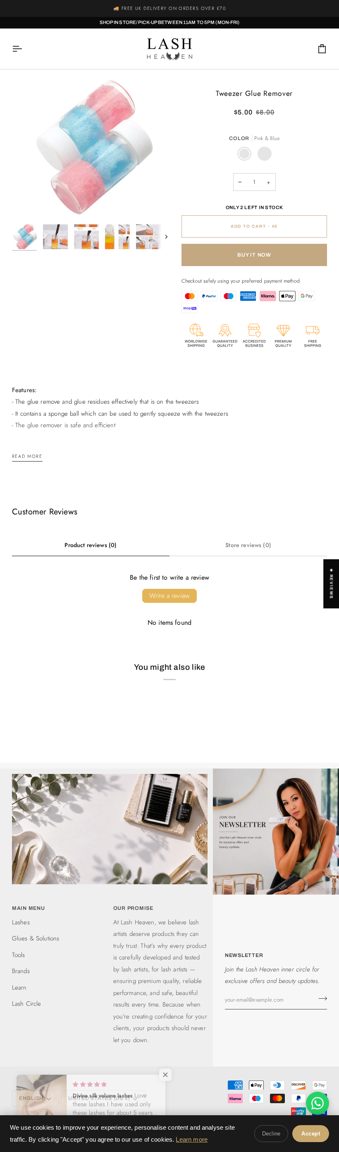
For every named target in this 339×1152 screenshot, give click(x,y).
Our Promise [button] (133, 908)
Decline (271, 1134)
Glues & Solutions (36, 938)
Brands (21, 971)
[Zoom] (27, 204)
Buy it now (254, 255)
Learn (19, 987)
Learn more (192, 1139)
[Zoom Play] (91, 146)
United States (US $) (99, 1098)
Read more (27, 456)
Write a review (169, 595)
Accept (310, 1134)
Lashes (21, 922)
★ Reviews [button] (331, 583)
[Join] (320, 998)
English (31, 1098)
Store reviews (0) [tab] (248, 545)
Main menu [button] (28, 908)
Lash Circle (26, 1003)
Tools (18, 954)
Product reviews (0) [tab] (90, 545)
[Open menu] (24, 49)
